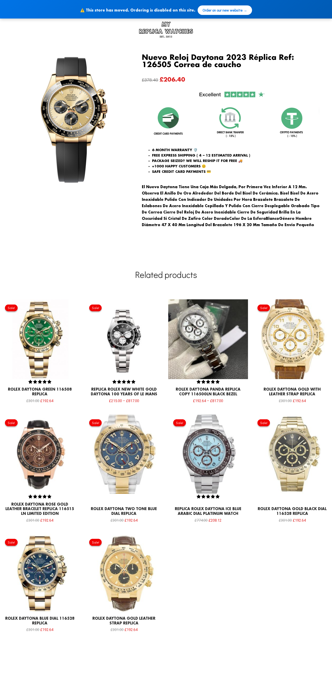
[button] (39, 381)
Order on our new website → (225, 10)
